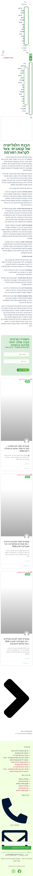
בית (25, 2)
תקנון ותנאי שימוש (22, 783)
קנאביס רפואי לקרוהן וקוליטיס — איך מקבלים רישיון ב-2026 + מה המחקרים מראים (16, 641)
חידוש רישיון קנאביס (21, 17)
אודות (25, 46)
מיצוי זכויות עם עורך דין (20, 755)
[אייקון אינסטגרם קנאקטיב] (13, 871)
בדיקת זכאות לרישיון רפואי (19, 751)
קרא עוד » (27, 463)
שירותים (24, 4)
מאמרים (24, 48)
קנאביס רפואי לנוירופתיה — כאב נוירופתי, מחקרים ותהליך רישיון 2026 (16, 448)
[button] (30, 57)
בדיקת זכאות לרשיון (21, 10)
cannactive (8, 58)
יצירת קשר (25, 51)
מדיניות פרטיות (23, 781)
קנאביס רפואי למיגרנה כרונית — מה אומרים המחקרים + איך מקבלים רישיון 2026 (16, 544)
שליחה (24, 370)
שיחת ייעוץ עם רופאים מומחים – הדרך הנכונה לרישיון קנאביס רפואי (15, 759)
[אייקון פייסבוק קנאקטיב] (19, 871)
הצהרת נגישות (23, 779)
